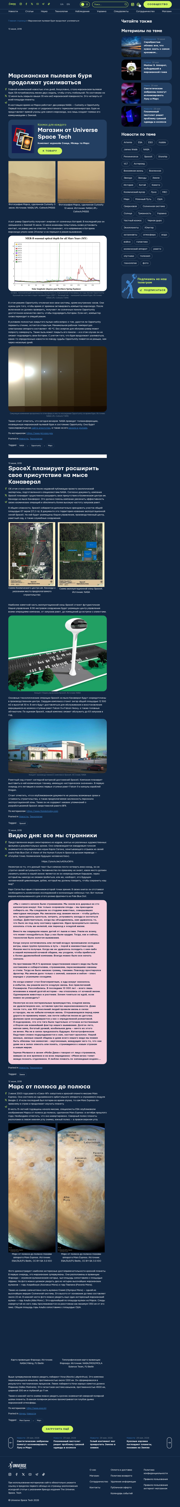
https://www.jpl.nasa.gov (40, 433)
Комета (156, 185)
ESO (150, 142)
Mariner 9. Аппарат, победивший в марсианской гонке (155, 68)
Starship (162, 156)
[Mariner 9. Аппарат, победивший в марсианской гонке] (131, 70)
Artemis (128, 142)
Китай (142, 185)
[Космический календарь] (132, 4)
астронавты (130, 235)
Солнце (128, 213)
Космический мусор (134, 192)
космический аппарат (135, 249)
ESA (140, 142)
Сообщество (157, 4)
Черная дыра (155, 220)
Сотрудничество (145, 11)
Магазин (167, 11)
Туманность (144, 213)
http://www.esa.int (36, 1408)
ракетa (157, 249)
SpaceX (22, 823)
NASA (21, 446)
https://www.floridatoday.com (42, 811)
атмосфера (149, 235)
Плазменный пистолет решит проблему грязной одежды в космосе (155, 117)
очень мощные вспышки (58, 1489)
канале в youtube (77, 428)
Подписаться (154, 290)
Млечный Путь (143, 199)
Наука (44, 11)
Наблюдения (82, 11)
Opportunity (36, 446)
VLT (126, 164)
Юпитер (149, 228)
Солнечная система (154, 206)
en (68, 4)
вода (164, 235)
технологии (130, 263)
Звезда (128, 178)
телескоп (145, 256)
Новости (13, 11)
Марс (50, 446)
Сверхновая (130, 206)
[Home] (12, 4)
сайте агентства (40, 428)
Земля (22, 1075)
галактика (142, 242)
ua (62, 4)
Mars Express (24, 1420)
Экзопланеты (131, 228)
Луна (153, 192)
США (159, 199)
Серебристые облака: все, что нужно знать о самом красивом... (156, 47)
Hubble (162, 142)
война (127, 242)
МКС (164, 192)
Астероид (139, 164)
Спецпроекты (121, 11)
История (128, 185)
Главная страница (17, 20)
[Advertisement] (57, 54)
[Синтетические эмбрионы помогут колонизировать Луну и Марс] (131, 93)
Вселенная (155, 171)
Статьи (29, 11)
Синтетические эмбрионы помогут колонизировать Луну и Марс (155, 93)
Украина (101, 11)
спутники (129, 256)
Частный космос (133, 220)
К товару (50, 151)
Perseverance (131, 156)
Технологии (61, 11)
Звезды (142, 178)
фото (145, 263)
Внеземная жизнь (133, 171)
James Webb (130, 149)
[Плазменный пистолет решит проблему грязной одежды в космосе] (131, 116)
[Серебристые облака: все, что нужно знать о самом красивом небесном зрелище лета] (131, 46)
